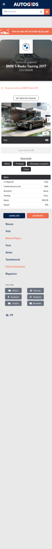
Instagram (37, 296)
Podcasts (37, 290)
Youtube (15, 303)
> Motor (7, 163)
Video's (15, 290)
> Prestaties (19, 163)
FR (11, 315)
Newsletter (37, 303)
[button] (49, 120)
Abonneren (38, 215)
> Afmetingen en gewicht (38, 163)
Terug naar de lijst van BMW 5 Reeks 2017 (21, 87)
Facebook (14, 296)
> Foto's (26, 169)
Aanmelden (14, 215)
